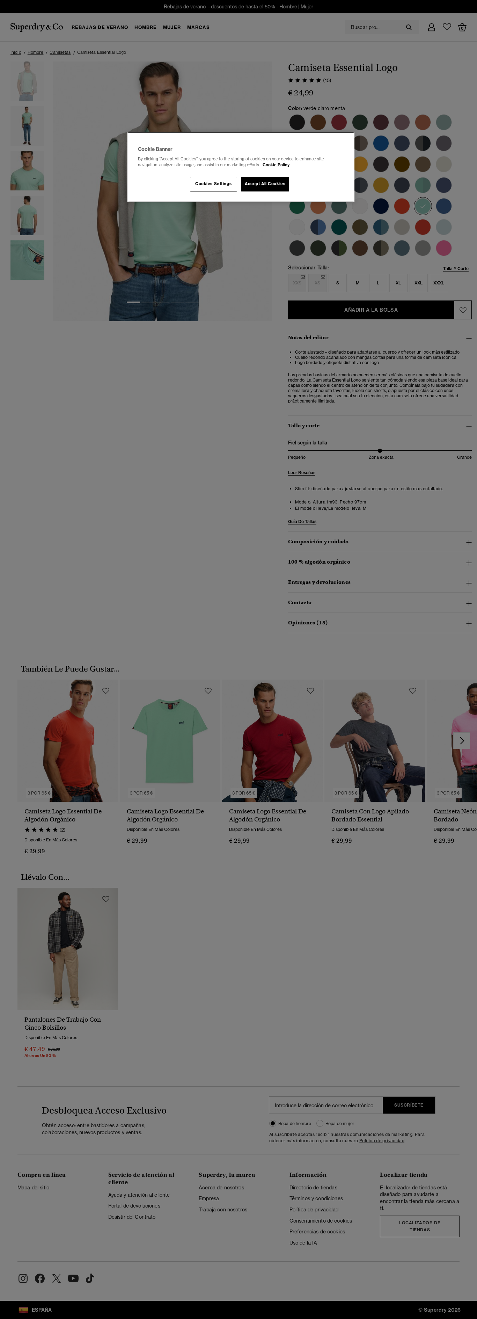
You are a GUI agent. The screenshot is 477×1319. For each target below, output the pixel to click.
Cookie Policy (276, 164)
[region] (240, 167)
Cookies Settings (213, 183)
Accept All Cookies (265, 183)
